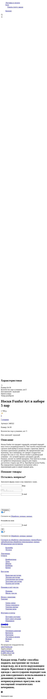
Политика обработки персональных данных (22, 542)
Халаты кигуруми (12, 583)
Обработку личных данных (21, 516)
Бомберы (8, 566)
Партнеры (9, 635)
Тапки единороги (12, 605)
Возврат (8, 639)
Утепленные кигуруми (14, 579)
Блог (7, 5)
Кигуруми (5, 571)
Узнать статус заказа (15, 7)
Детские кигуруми (12, 577)
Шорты (8, 563)
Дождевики (5, 554)
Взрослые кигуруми (13, 575)
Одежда (4, 556)
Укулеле (8, 550)
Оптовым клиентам (13, 631)
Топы (7, 561)
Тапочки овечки (11, 607)
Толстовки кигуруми (13, 581)
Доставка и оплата (12, 3)
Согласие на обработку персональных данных (19, 540)
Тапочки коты (10, 609)
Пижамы (8, 591)
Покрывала (9, 621)
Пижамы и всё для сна (9, 587)
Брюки (8, 568)
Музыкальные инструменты (12, 544)
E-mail (24, 494)
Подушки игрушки (12, 617)
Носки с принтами (8, 597)
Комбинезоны (10, 559)
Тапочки (4, 599)
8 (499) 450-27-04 (7, 653)
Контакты (9, 633)
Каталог (8, 11)
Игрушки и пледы (8, 613)
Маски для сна (11, 593)
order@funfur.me (7, 651)
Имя (23, 486)
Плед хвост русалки (13, 619)
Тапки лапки (10, 603)
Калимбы (9, 548)
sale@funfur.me (6, 647)
